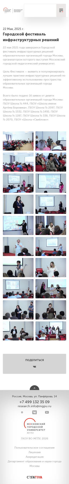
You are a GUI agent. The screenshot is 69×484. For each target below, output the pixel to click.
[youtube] (47, 412)
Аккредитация (35, 456)
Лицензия (35, 452)
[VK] (34, 412)
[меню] (61, 10)
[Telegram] (22, 412)
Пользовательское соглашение (34, 447)
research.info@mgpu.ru (34, 406)
